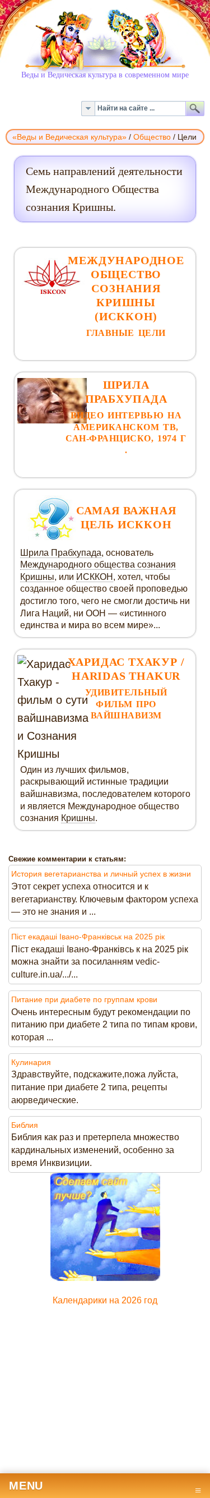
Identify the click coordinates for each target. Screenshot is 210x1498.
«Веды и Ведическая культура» (69, 136)
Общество (152, 136)
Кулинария (31, 1062)
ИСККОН (94, 577)
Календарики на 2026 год (105, 1300)
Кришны (78, 818)
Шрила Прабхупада (60, 552)
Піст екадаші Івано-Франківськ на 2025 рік (88, 936)
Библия (24, 1125)
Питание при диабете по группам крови (84, 999)
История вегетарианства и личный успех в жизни (101, 873)
